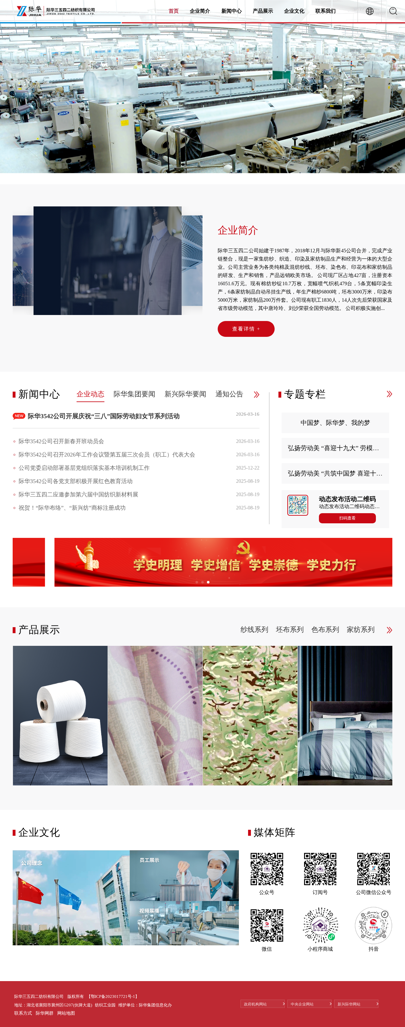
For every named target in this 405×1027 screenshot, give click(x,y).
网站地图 (66, 1013)
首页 (174, 11)
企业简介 (200, 11)
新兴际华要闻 (185, 394)
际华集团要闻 (134, 394)
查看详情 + (246, 328)
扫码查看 (347, 518)
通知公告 (229, 394)
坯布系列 (290, 629)
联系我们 (325, 11)
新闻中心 (231, 11)
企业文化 (294, 11)
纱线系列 (254, 629)
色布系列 (325, 629)
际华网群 (44, 1013)
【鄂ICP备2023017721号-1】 (113, 996)
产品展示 (263, 11)
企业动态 (90, 394)
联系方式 (23, 1013)
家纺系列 (361, 629)
